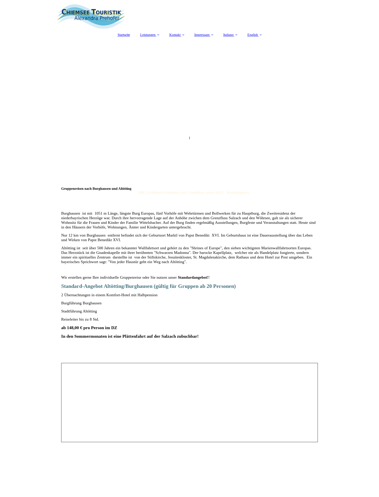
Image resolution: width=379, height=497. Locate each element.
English (252, 35)
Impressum (201, 35)
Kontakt (175, 35)
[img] (189, 14)
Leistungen (148, 35)
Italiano (228, 35)
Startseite (124, 35)
